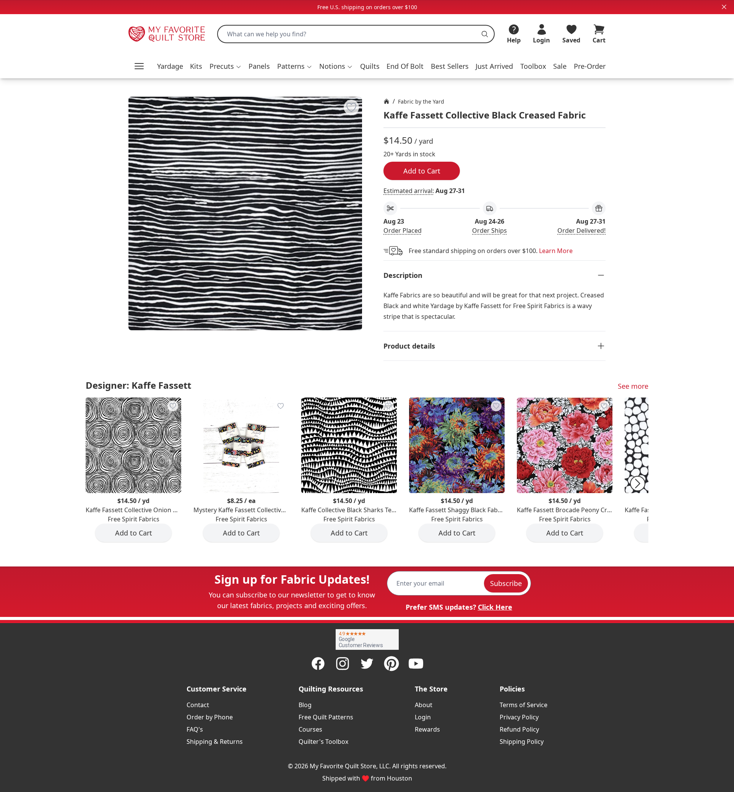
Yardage (170, 66)
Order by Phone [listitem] (210, 717)
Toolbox (533, 66)
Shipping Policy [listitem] (522, 741)
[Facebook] (318, 663)
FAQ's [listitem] (195, 729)
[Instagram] (342, 663)
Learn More (556, 251)
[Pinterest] (391, 663)
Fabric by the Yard (421, 101)
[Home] (386, 101)
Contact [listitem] (198, 705)
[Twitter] (367, 663)
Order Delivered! (581, 230)
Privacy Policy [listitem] (519, 717)
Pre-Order (590, 66)
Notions (332, 66)
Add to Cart (421, 170)
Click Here (495, 607)
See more (633, 386)
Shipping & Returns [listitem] (215, 741)
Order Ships (489, 230)
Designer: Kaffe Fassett (138, 385)
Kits (196, 66)
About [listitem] (423, 705)
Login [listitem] (423, 717)
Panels (259, 66)
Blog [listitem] (305, 705)
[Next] (637, 483)
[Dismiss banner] (724, 7)
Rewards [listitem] (427, 729)
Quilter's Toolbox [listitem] (323, 741)
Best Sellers (450, 66)
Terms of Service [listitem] (523, 705)
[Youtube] (416, 663)
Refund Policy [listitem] (519, 729)
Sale (560, 66)
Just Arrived (494, 66)
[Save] (351, 107)
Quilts (370, 66)
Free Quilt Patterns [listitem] (326, 717)
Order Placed (402, 230)
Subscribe (506, 583)
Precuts (221, 66)
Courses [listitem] (310, 729)
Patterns (291, 66)
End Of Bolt (405, 66)
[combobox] (356, 34)
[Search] (485, 34)
